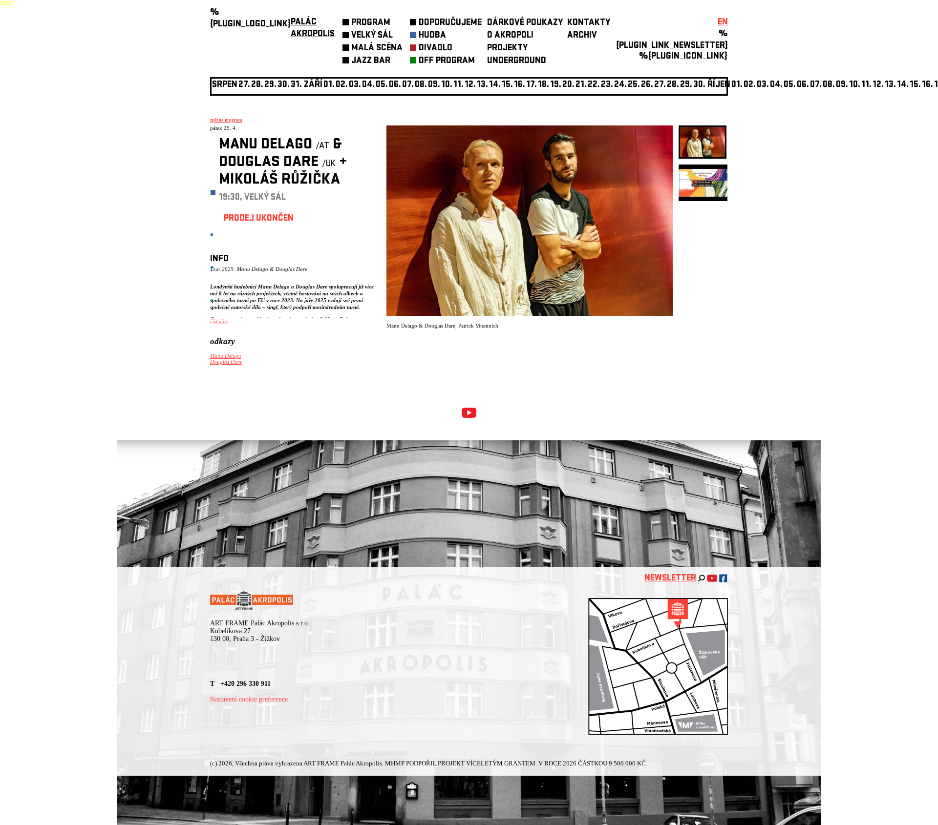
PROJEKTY (507, 48)
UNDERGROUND (516, 61)
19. (555, 85)
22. (594, 85)
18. (543, 85)
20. (568, 85)
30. (699, 85)
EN (723, 22)
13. (482, 85)
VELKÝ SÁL (372, 35)
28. (673, 85)
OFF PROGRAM (447, 61)
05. (790, 85)
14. (495, 85)
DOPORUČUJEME (450, 23)
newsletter (670, 578)
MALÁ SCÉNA (377, 48)
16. (519, 85)
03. (763, 85)
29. (686, 85)
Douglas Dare (226, 362)
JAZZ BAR (370, 61)
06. (395, 85)
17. (531, 85)
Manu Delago (225, 356)
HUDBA (432, 35)
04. (368, 85)
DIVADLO (435, 48)
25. (634, 85)
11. (458, 85)
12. (470, 85)
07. (408, 85)
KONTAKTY (588, 23)
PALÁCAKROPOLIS (313, 28)
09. (842, 85)
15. (507, 85)
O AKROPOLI (510, 35)
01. (737, 85)
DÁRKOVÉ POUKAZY (525, 23)
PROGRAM (370, 23)
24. (620, 85)
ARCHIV (582, 35)
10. (446, 85)
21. (581, 85)
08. (421, 85)
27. (660, 85)
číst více (219, 321)
